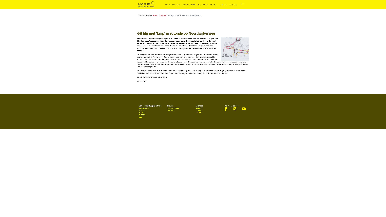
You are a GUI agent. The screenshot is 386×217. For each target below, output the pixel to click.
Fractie (141, 110)
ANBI (140, 117)
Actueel (214, 4)
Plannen (142, 115)
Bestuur (142, 113)
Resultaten (203, 4)
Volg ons (170, 110)
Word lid (199, 108)
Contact (224, 4)
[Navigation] (243, 4)
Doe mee (233, 4)
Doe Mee (199, 113)
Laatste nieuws (173, 108)
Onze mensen (171, 4)
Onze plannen (189, 4)
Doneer (199, 110)
